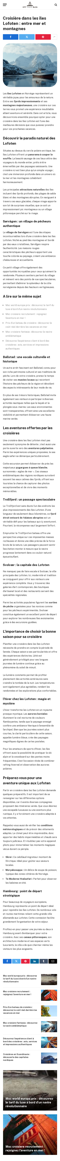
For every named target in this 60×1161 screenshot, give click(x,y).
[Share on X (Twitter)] (27, 37)
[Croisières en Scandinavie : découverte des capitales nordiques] (49, 1058)
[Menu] (5, 4)
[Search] (55, 4)
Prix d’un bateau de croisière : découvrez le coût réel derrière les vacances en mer (20, 1010)
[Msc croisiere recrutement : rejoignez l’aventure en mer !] (49, 995)
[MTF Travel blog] (30, 4)
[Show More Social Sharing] (54, 37)
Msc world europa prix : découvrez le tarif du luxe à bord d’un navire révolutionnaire (20, 979)
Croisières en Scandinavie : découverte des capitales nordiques (16, 1057)
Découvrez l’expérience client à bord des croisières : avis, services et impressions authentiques (27, 344)
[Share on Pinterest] (43, 37)
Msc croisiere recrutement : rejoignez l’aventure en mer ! (25, 1148)
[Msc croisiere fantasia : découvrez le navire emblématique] (49, 1026)
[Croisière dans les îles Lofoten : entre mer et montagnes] (30, 65)
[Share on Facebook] (10, 37)
